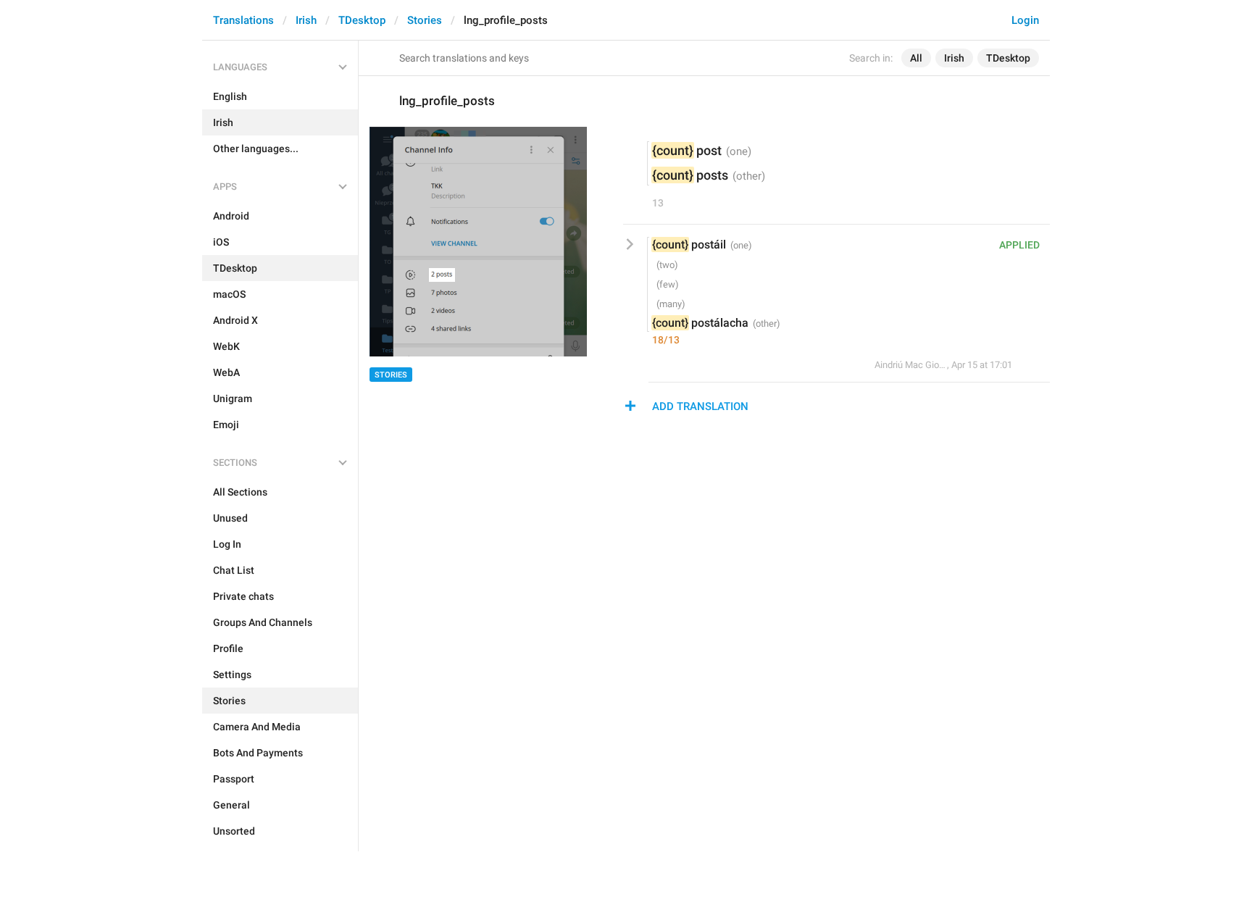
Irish (306, 20)
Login (1025, 20)
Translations (243, 20)
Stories (424, 20)
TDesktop (361, 20)
